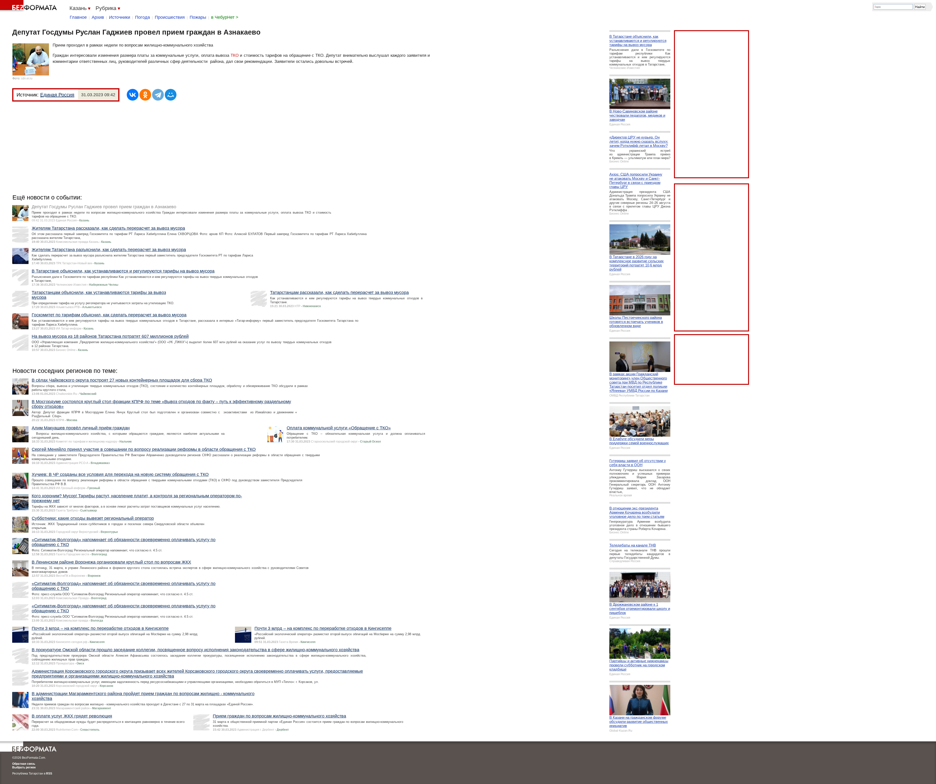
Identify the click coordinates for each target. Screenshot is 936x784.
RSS (49, 773)
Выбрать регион (24, 767)
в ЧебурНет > (224, 17)
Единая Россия (57, 94)
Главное (78, 17)
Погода (142, 17)
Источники (119, 17)
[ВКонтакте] (132, 95)
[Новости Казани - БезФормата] (29, 6)
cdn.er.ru (26, 78)
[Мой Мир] (170, 95)
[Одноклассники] (145, 95)
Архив (98, 17)
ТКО (235, 55)
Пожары (198, 17)
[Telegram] (158, 95)
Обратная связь (23, 763)
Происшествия (170, 17)
